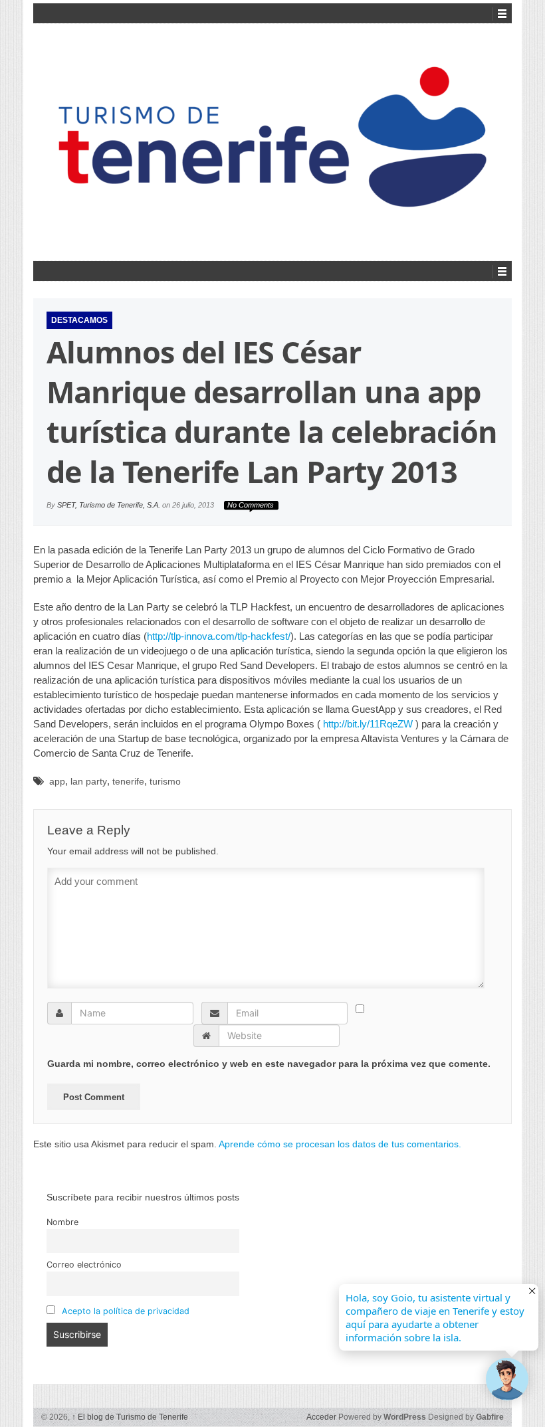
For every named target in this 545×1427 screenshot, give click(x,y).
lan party (88, 782)
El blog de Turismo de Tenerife (130, 1417)
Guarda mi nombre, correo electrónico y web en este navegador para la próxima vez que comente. (268, 1063)
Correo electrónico (84, 1265)
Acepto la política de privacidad (125, 1311)
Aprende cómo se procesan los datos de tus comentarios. (340, 1144)
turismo (165, 782)
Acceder (321, 1417)
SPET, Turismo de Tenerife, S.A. (108, 505)
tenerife (128, 782)
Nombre (62, 1222)
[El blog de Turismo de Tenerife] (272, 140)
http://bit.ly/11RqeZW (368, 723)
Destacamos (79, 320)
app (57, 782)
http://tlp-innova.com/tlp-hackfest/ (218, 636)
